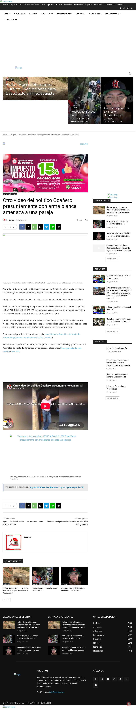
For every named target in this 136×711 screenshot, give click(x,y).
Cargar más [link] (111, 259)
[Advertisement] (68, 42)
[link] (6, 1)
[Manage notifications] (129, 704)
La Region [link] (12, 135)
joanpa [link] (11, 220)
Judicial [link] (10, 80)
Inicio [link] (5, 135)
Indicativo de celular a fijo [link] (117, 348)
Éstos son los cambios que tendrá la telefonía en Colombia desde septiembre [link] (118, 362)
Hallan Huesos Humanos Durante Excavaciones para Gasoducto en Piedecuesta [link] (16, 590)
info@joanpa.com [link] (57, 692)
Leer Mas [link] (47, 337)
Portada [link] (14, 194)
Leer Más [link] (15, 351)
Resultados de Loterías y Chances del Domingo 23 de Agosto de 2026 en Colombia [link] (119, 248)
